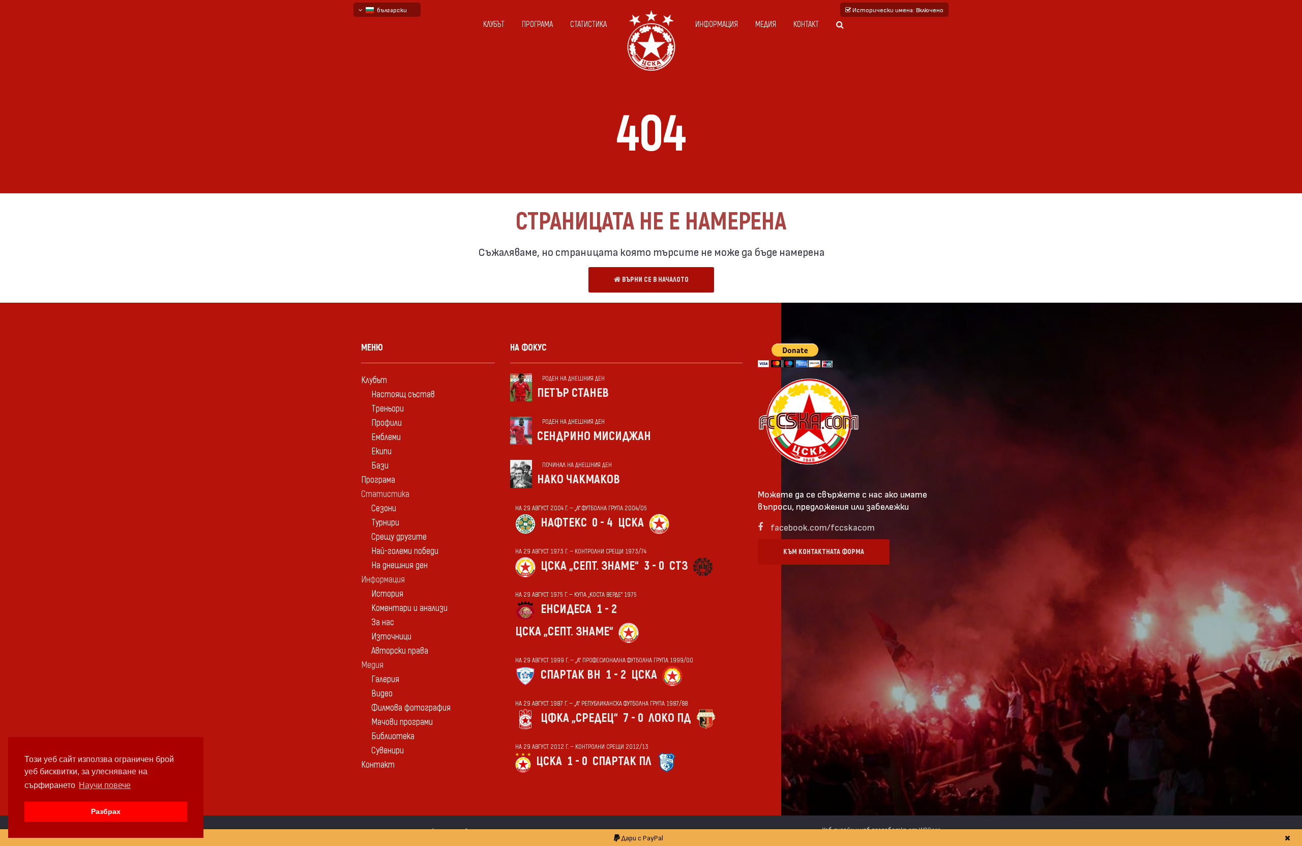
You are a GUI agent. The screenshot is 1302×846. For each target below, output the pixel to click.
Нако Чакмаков (578, 479)
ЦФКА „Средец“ (579, 718)
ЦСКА (631, 522)
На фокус (528, 348)
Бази (380, 466)
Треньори (387, 409)
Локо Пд (669, 718)
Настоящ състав (403, 394)
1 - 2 (607, 609)
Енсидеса (566, 609)
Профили (386, 423)
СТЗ (678, 566)
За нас (382, 622)
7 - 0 (633, 718)
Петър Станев (573, 393)
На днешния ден (399, 565)
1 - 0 (577, 761)
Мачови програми (402, 722)
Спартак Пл (622, 761)
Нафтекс (564, 522)
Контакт (806, 24)
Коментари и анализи (409, 608)
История (387, 594)
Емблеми (386, 437)
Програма (537, 24)
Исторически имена (897, 9)
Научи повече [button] (105, 785)
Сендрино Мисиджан (594, 436)
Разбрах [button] (106, 811)
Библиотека (393, 736)
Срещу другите (399, 537)
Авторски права (399, 651)
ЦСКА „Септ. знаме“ (590, 566)
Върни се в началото (654, 279)
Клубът (494, 24)
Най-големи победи (404, 551)
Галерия (385, 679)
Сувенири (387, 750)
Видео (382, 693)
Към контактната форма (823, 551)
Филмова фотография (411, 708)
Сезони (383, 508)
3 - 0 (654, 566)
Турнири (385, 523)
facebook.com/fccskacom (823, 526)
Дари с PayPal (641, 837)
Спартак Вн (571, 674)
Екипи (381, 451)
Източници (391, 637)
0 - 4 (602, 522)
